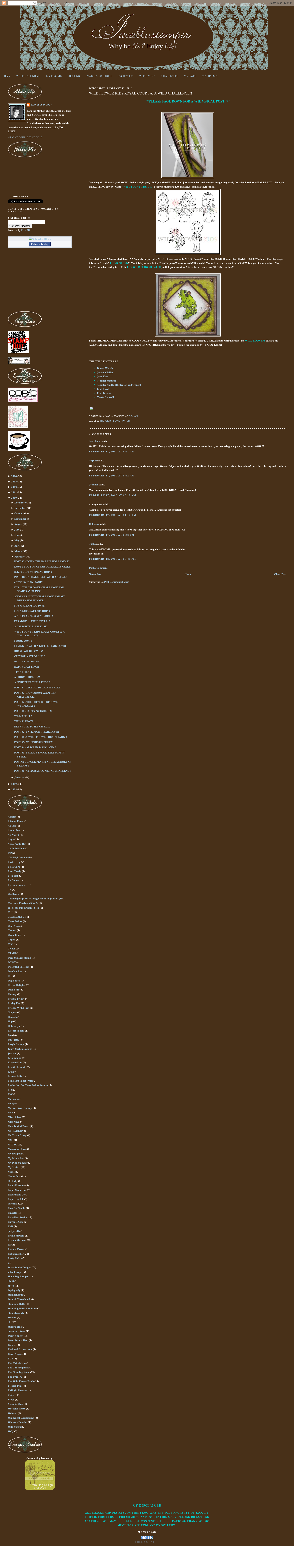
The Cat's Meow (17, 1363)
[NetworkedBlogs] (40, 239)
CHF (10, 912)
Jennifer (93, 484)
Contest (12, 930)
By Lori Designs (17, 885)
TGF (10, 1358)
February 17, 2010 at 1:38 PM (111, 534)
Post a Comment (98, 568)
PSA (10, 1244)
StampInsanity (16, 1313)
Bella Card (14, 866)
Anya (11, 839)
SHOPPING (74, 76)
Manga (12, 1103)
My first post (15, 1153)
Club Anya (14, 926)
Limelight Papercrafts (20, 1080)
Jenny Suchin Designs (20, 1049)
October (19, 513)
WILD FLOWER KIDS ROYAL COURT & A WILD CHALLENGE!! (140, 93)
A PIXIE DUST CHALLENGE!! (32, 682)
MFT (11, 1112)
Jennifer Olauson (106, 380)
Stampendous (15, 1294)
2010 (14, 497)
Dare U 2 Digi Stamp (19, 957)
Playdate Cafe (15, 1222)
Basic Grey (14, 862)
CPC (10, 944)
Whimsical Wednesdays (21, 1417)
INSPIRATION (125, 76)
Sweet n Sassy (15, 1335)
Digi (10, 976)
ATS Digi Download (19, 857)
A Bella (12, 816)
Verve (11, 1399)
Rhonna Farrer (16, 1249)
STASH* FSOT (210, 76)
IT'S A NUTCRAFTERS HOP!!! (32, 611)
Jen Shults (94, 441)
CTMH (12, 953)
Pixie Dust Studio (17, 1217)
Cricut (11, 948)
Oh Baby (13, 1181)
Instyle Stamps (16, 1044)
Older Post (280, 574)
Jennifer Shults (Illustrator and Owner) (119, 385)
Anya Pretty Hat (17, 844)
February (19, 556)
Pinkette (12, 1212)
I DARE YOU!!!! (23, 640)
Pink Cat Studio (16, 1208)
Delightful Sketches (18, 966)
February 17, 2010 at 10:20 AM (112, 495)
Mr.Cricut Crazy (17, 1135)
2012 (14, 487)
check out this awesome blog (23, 907)
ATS (10, 853)
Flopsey (12, 994)
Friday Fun (14, 1003)
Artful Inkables (16, 848)
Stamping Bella (16, 1304)
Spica (11, 1285)
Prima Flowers (16, 1235)
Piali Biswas (104, 393)
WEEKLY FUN (147, 76)
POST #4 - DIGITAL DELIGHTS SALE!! (37, 687)
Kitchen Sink (15, 1062)
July (16, 529)
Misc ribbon (14, 1117)
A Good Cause (16, 821)
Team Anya (14, 1354)
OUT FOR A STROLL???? (29, 656)
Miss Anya (14, 1121)
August (18, 524)
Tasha (92, 543)
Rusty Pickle (15, 1258)
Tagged (12, 1345)
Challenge (13, 894)
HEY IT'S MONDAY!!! (27, 661)
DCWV (12, 962)
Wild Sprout (15, 1426)
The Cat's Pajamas (18, 1367)
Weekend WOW (16, 1408)
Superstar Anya (16, 1331)
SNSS (11, 1281)
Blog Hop (13, 875)
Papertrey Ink (16, 1199)
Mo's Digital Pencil (18, 1126)
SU (9, 1322)
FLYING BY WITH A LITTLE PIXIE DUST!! (40, 646)
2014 (14, 476)
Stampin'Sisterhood (19, 1299)
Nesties (12, 1171)
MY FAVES (190, 76)
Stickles (12, 1317)
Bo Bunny (13, 880)
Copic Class (14, 935)
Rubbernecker (16, 1254)
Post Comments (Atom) (117, 582)
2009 (14, 784)
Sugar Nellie (15, 1326)
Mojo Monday (16, 1130)
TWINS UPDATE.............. (28, 721)
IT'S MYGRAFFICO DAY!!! (29, 605)
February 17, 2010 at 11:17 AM (112, 515)
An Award (13, 835)
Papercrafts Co (16, 1194)
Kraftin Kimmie (17, 1067)
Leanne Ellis (15, 1076)
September (20, 518)
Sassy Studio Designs (19, 1267)
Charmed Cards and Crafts (23, 903)
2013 (14, 481)
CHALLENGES (169, 76)
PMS (10, 1226)
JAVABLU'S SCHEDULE (99, 76)
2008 (14, 789)
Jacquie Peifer (105, 372)
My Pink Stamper (18, 1162)
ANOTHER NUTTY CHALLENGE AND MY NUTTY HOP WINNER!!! (39, 598)
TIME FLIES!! (22, 672)
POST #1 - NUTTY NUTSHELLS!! (33, 711)
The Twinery (15, 1376)
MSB (10, 1140)
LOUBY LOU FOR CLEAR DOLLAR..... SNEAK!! (42, 566)
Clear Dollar (15, 921)
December (20, 502)
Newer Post (95, 574)
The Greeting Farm (19, 1372)
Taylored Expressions (20, 1349)
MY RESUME (54, 76)
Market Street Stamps (20, 1108)
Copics (11, 939)
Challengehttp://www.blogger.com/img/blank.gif (35, 898)
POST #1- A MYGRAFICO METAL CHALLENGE (42, 770)
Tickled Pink (15, 1385)
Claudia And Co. (17, 916)
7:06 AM (133, 416)
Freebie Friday (16, 999)
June (17, 535)
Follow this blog (39, 244)
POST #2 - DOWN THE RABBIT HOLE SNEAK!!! (42, 561)
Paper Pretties (16, 1185)
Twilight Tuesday (17, 1390)
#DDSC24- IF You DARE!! (28, 582)
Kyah (11, 1071)
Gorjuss (12, 1012)
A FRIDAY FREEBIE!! (27, 677)
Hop (10, 1021)
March (18, 551)
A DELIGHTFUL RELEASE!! (31, 626)
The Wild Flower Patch (115, 421)
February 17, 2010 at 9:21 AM (111, 451)
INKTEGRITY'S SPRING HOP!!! (33, 572)
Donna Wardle (105, 368)
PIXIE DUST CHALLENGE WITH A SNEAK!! (40, 577)
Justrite (12, 1053)
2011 (14, 492)
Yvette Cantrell (105, 397)
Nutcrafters (14, 1176)
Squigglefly (14, 1290)
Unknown (94, 524)
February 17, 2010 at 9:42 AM (111, 475)
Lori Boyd (103, 389)
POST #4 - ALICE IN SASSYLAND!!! (35, 747)
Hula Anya (14, 1026)
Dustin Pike (14, 989)
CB (9, 889)
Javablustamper (41, 105)
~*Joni (93, 460)
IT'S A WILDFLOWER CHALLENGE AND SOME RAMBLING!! (39, 589)
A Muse (12, 825)
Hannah (12, 1017)
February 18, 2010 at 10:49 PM (112, 559)
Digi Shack (14, 980)
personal (13, 1203)
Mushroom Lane (17, 1149)
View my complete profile (25, 137)
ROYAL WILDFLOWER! (28, 651)
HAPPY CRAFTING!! (26, 666)
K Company (14, 1058)
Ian (10, 1035)
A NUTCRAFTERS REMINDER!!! (33, 616)
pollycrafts (14, 1231)
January (19, 777)
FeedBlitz (26, 230)
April (17, 545)
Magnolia (13, 1099)
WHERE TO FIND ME (28, 76)
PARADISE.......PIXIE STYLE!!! (32, 621)
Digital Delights (16, 985)
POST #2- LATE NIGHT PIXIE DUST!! (36, 731)
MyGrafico (14, 1167)
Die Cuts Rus (15, 971)
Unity (11, 1395)
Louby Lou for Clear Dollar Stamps (28, 1085)
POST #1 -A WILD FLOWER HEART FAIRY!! (40, 737)
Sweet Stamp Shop (18, 1340)
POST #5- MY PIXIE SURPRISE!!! (33, 742)
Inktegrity (13, 1039)
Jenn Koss (102, 376)
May (16, 540)
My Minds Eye (16, 1158)
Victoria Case (15, 1404)
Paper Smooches (17, 1190)
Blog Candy (14, 871)
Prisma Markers (17, 1240)
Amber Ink (14, 830)
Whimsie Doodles (17, 1422)
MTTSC (12, 1144)
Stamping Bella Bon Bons (22, 1308)
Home (7, 76)
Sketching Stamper (18, 1276)
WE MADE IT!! (23, 716)
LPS (10, 1090)
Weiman (12, 1413)
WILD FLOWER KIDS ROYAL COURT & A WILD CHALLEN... (39, 633)
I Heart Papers (16, 1030)
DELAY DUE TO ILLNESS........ (32, 726)
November (20, 508)
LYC (10, 1094)
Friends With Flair (18, 1008)
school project (16, 1272)
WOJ (11, 1431)
